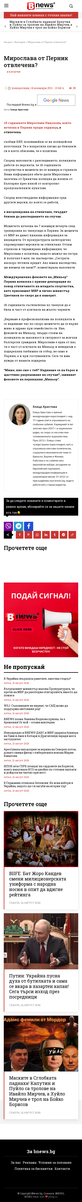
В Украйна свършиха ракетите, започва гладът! (37, 678)
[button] (72, 6)
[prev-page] (5, 26)
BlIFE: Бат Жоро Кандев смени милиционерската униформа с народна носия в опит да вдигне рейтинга (37, 884)
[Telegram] (63, 535)
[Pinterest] (28, 535)
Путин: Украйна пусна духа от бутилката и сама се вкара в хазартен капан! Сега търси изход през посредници (39, 986)
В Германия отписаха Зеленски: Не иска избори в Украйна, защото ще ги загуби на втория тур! (38, 784)
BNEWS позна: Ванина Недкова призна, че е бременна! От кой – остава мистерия (34, 720)
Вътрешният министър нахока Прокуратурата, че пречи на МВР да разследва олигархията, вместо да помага (40, 692)
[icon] (8, 527)
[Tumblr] (55, 535)
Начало (8, 42)
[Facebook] (19, 535)
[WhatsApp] (37, 535)
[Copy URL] (72, 535)
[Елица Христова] (19, 445)
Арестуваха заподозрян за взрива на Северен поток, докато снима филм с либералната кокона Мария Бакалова (40, 752)
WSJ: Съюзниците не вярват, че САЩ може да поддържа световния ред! (36, 707)
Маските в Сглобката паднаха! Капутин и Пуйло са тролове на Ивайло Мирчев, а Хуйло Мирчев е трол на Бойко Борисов (41, 24)
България (20, 42)
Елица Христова (19, 109)
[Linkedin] (46, 535)
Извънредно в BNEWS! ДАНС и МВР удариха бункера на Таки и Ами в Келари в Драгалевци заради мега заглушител (41, 736)
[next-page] (76, 26)
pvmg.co (52, 1196)
